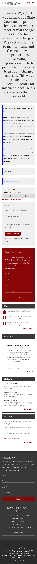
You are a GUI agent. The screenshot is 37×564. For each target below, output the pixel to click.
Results (8, 416)
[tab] (9, 369)
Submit (18, 297)
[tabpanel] (18, 354)
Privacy (26, 238)
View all (26, 329)
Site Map (16, 560)
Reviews (8, 336)
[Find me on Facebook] (10, 196)
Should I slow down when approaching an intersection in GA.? (19, 318)
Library (8, 379)
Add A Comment (13, 234)
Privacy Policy (22, 548)
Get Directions (18, 532)
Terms (6, 241)
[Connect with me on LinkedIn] (26, 196)
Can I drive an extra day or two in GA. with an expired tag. (19, 324)
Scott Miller (20, 158)
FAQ (6, 306)
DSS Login (22, 560)
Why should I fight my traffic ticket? (18, 311)
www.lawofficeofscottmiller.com (11, 181)
